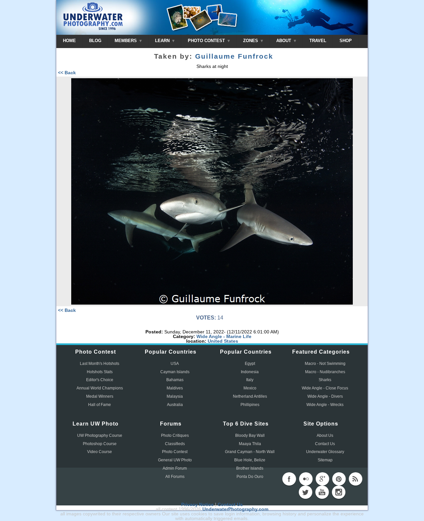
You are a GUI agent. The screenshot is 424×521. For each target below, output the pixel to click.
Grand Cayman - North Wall (250, 451)
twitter (305, 492)
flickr (305, 479)
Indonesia (250, 372)
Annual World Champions (100, 388)
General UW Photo (175, 460)
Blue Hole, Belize (249, 460)
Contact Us (325, 443)
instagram (338, 492)
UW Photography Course (99, 435)
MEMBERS (126, 40)
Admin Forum (175, 468)
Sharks (325, 379)
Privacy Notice (197, 504)
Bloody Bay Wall (250, 435)
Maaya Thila (250, 443)
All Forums (175, 476)
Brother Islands (249, 468)
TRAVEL (317, 40)
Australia (175, 404)
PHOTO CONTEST (207, 40)
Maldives (175, 388)
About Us (325, 435)
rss (355, 479)
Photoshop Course (100, 443)
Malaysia (175, 396)
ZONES (251, 40)
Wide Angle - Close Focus (325, 388)
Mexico (249, 388)
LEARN (163, 40)
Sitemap (325, 460)
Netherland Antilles (250, 396)
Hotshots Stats (100, 372)
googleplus (322, 479)
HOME (69, 40)
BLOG (95, 40)
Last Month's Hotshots (99, 363)
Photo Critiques (175, 435)
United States (223, 341)
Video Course (99, 451)
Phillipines (249, 404)
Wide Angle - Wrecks (325, 404)
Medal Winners (99, 396)
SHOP (346, 40)
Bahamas (175, 379)
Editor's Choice (99, 379)
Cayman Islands (174, 372)
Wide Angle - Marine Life (223, 336)
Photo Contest (174, 451)
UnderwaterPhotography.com (235, 509)
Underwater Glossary (325, 451)
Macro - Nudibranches (325, 372)
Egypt (250, 363)
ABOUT (284, 40)
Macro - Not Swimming (325, 363)
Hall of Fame (99, 404)
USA (175, 363)
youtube (322, 492)
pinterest (338, 479)
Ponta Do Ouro (250, 476)
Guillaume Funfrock (234, 56)
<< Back (67, 72)
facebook (289, 479)
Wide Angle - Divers (325, 396)
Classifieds (175, 443)
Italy (249, 379)
